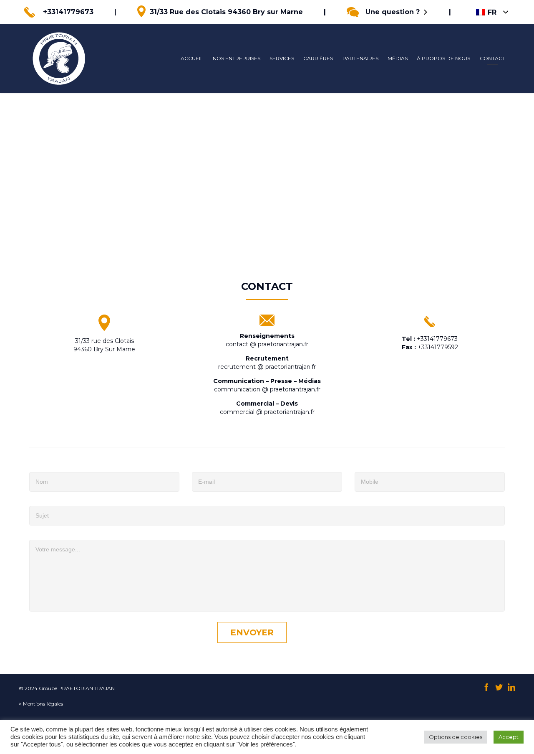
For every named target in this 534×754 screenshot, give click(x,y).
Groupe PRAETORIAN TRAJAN (77, 688)
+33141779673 (68, 12)
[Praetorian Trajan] (58, 58)
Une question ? (392, 12)
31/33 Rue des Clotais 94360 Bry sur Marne (226, 12)
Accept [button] (509, 737)
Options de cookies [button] (455, 737)
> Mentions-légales (41, 704)
